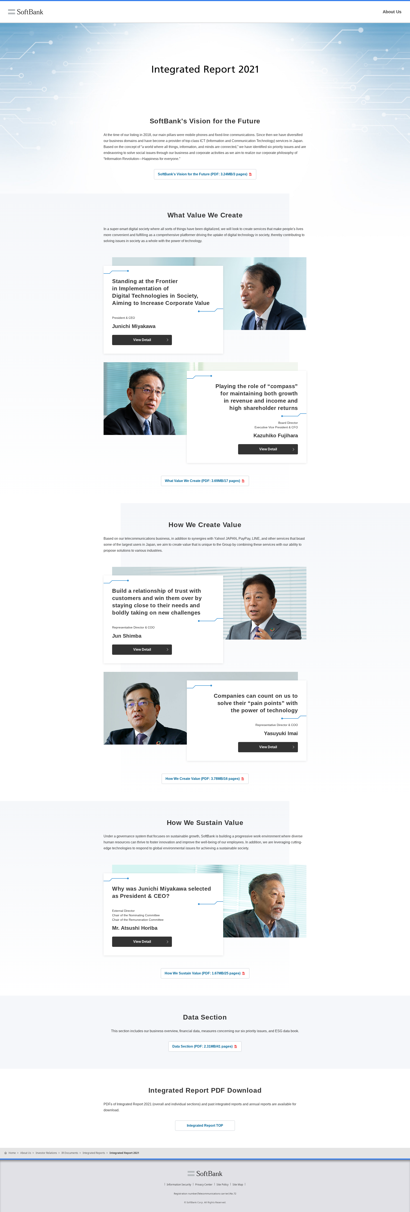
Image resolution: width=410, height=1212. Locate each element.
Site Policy (222, 1184)
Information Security (179, 1184)
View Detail (142, 340)
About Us (392, 11)
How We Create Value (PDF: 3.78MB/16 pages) (202, 778)
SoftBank (25, 12)
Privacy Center (203, 1184)
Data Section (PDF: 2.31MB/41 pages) (202, 1046)
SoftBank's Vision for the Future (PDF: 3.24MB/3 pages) (202, 174)
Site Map (238, 1184)
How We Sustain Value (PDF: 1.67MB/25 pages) (202, 973)
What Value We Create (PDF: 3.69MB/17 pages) (202, 481)
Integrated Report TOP (205, 1125)
